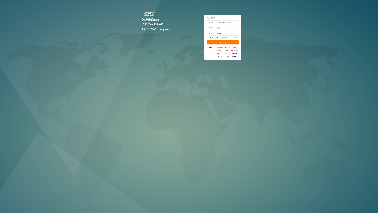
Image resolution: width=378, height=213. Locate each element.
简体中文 (220, 33)
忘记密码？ (235, 38)
